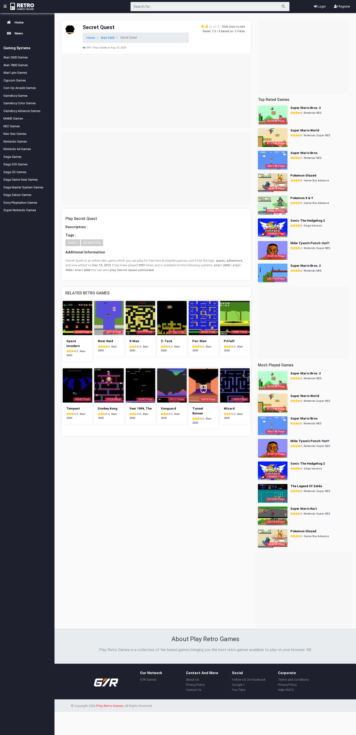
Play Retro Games (110, 706)
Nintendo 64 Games (17, 149)
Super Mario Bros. (304, 153)
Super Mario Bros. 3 (305, 108)
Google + (238, 685)
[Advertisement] (156, 92)
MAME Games (13, 118)
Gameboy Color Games (19, 103)
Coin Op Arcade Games (19, 88)
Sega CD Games (14, 172)
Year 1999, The (140, 408)
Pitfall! (229, 341)
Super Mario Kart (303, 508)
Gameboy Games (15, 95)
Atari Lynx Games (15, 72)
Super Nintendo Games (19, 210)
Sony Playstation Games (20, 202)
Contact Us (193, 690)
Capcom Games (14, 80)
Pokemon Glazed (303, 175)
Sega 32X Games (15, 164)
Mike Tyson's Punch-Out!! (309, 243)
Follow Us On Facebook (249, 679)
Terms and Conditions (293, 679)
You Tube (238, 690)
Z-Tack (166, 341)
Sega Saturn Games (17, 195)
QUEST (73, 242)
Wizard (229, 408)
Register (344, 6)
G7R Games (148, 679)
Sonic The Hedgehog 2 (307, 220)
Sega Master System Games (23, 187)
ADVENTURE (92, 242)
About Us (192, 679)
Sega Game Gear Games (20, 179)
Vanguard (168, 408)
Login (321, 6)
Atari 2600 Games (15, 57)
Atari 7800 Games (15, 65)
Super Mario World (304, 130)
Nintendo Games (15, 141)
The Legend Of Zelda (306, 486)
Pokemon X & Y (301, 198)
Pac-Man (199, 341)
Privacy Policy (195, 685)
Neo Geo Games (14, 134)
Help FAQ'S (286, 690)
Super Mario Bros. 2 (305, 265)
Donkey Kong (107, 408)
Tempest (73, 408)
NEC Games (11, 126)
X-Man (134, 341)
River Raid (105, 341)
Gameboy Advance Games (21, 111)
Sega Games (12, 157)
